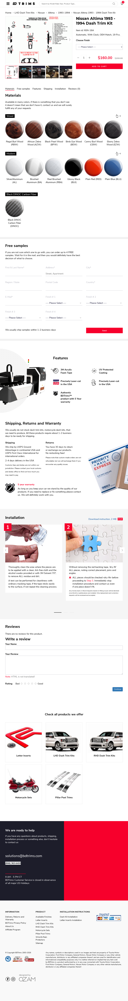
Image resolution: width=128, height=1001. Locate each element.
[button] (57, 612)
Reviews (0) (74, 88)
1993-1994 (64, 12)
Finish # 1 (51, 297)
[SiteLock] (18, 959)
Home (8, 12)
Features (36, 88)
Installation (60, 88)
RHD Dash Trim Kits (45, 927)
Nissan (41, 12)
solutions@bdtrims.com (23, 856)
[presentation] (8, 39)
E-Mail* (9, 297)
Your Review (11, 654)
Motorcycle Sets (43, 930)
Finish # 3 (10, 311)
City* (88, 267)
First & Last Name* (14, 267)
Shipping (48, 88)
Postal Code (52, 282)
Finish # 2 (91, 297)
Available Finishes (44, 916)
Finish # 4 (51, 311)
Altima (51, 12)
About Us (9, 926)
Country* (90, 282)
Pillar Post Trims (43, 933)
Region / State (12, 282)
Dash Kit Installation (69, 916)
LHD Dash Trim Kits (24, 12)
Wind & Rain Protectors (41, 938)
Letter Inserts (41, 920)
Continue (117, 689)
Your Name (11, 644)
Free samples (23, 88)
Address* (50, 267)
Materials (9, 88)
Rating (8, 683)
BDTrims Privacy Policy (15, 923)
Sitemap (39, 943)
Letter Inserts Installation (71, 920)
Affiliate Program (12, 929)
